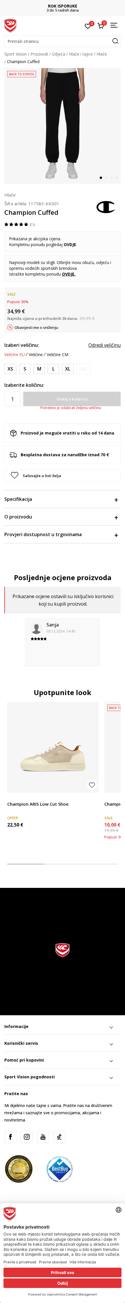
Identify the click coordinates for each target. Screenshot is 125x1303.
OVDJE (68, 274)
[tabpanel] (62, 126)
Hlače (102, 54)
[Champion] (106, 206)
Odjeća (58, 54)
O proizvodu (18, 517)
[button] (62, 41)
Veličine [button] (36, 354)
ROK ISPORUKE (62, 6)
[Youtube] (43, 1137)
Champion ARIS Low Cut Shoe (38, 804)
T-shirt (110, 797)
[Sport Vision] (10, 25)
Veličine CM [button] (57, 354)
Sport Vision (15, 54)
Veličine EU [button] (14, 354)
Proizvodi (39, 54)
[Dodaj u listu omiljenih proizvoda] (92, 785)
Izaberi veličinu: (21, 345)
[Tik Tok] (59, 1137)
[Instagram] (27, 1137)
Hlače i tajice (81, 54)
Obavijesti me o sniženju (36, 327)
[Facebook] (10, 1137)
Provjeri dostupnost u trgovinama (43, 534)
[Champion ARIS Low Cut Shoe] (53, 747)
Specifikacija (18, 499)
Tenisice (15, 797)
